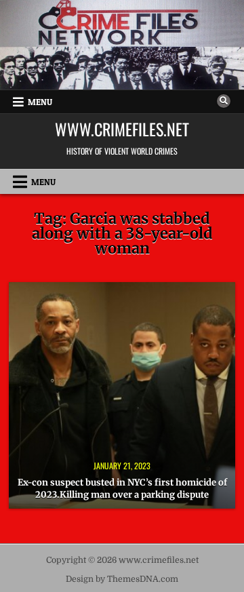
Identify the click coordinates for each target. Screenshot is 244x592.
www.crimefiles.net (122, 129)
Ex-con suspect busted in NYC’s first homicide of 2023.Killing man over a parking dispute (122, 488)
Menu (40, 101)
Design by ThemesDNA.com (122, 579)
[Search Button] (223, 101)
